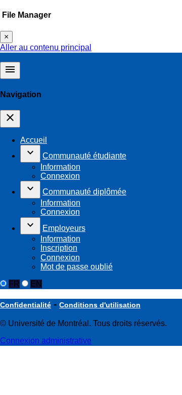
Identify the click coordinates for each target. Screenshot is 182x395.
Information (60, 167)
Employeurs (63, 228)
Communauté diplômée (84, 191)
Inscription (58, 248)
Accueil (33, 140)
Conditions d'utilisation (100, 305)
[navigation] (10, 118)
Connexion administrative (46, 340)
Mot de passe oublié (76, 266)
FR (14, 284)
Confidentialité (25, 305)
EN (36, 284)
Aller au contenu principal (46, 47)
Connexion (60, 176)
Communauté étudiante (84, 155)
